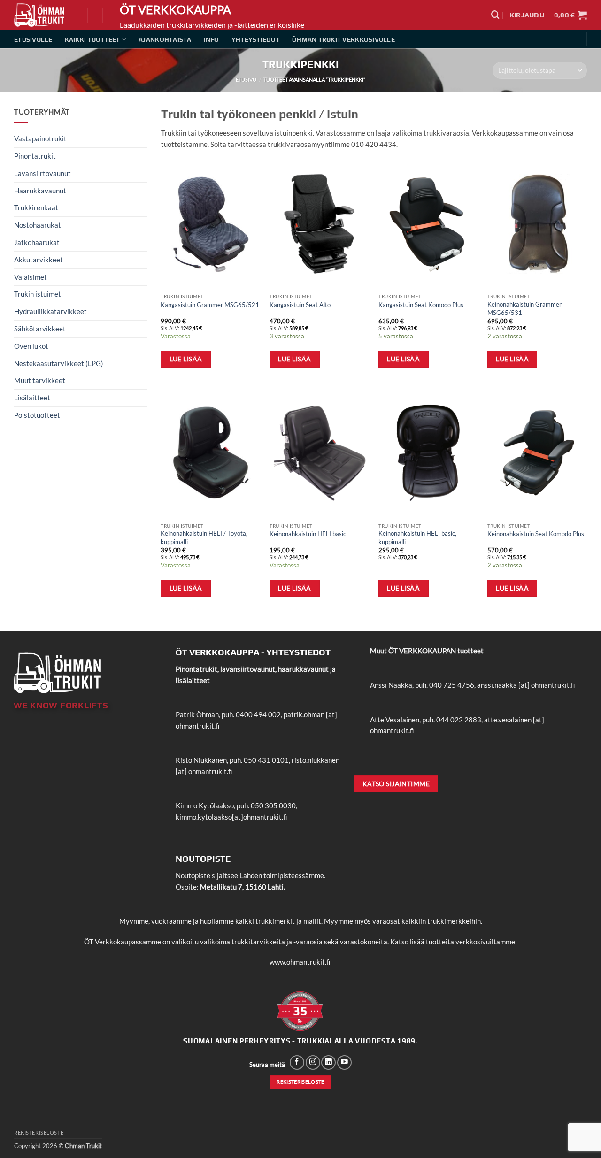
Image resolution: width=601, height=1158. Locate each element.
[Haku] (495, 14)
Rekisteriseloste (38, 1132)
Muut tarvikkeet (39, 380)
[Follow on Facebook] (297, 1062)
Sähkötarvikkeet (40, 328)
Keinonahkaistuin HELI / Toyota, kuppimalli (204, 537)
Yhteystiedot (255, 39)
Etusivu (246, 80)
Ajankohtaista (165, 39)
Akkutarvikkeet (38, 259)
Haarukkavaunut (40, 190)
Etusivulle (33, 39)
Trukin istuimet (37, 294)
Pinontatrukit (35, 156)
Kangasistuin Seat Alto (300, 304)
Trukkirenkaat (36, 207)
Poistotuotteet (37, 415)
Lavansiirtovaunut (42, 173)
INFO (211, 39)
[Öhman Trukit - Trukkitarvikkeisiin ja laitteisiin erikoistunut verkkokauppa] (40, 15)
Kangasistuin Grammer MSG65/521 (210, 304)
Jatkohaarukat (37, 242)
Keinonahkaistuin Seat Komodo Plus (535, 533)
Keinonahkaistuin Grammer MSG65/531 (524, 308)
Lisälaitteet (32, 397)
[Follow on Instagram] (313, 1062)
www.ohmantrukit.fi (300, 962)
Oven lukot (31, 346)
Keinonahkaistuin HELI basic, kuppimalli (417, 537)
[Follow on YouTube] (344, 1062)
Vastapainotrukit (40, 138)
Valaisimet (30, 277)
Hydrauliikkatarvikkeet (50, 311)
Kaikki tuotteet (92, 39)
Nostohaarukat (37, 225)
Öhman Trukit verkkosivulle (343, 39)
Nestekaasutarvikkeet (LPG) (58, 363)
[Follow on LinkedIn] (328, 1062)
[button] (526, 15)
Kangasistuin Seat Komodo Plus (420, 304)
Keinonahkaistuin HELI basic (308, 533)
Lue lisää (186, 359)
